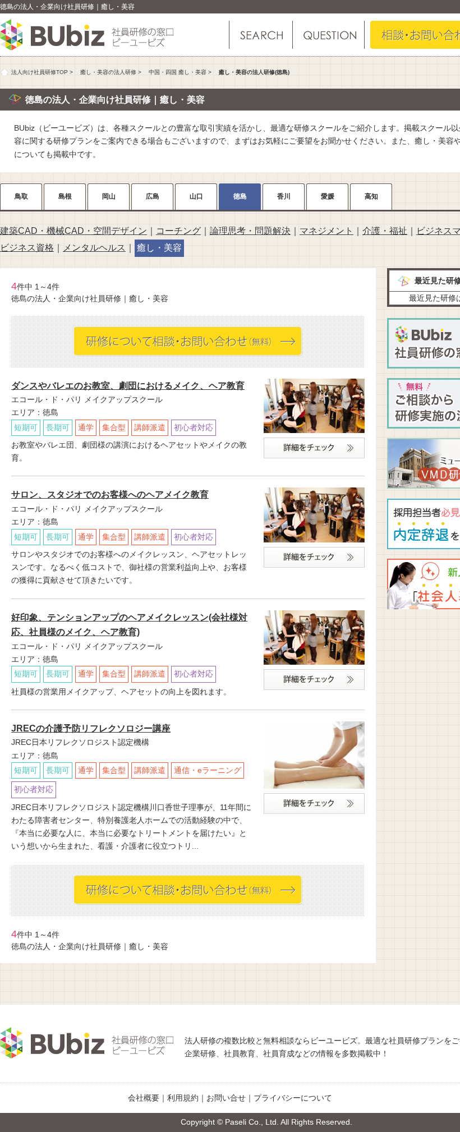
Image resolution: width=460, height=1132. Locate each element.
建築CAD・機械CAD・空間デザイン (73, 231)
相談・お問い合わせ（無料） (188, 341)
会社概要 (143, 1097)
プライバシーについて (293, 1097)
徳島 (240, 196)
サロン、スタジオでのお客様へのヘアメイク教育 (110, 494)
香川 (284, 196)
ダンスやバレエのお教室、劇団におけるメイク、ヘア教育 (128, 385)
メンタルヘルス (94, 247)
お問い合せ (226, 1097)
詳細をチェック (314, 448)
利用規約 (183, 1097)
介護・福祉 (384, 231)
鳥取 (21, 196)
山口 (196, 196)
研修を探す (260, 35)
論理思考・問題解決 (250, 231)
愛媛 (327, 196)
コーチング (178, 231)
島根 (65, 196)
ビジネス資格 (27, 247)
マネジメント (326, 231)
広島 (152, 196)
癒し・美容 (159, 247)
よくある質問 (328, 35)
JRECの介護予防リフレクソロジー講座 (91, 728)
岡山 (109, 196)
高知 (371, 196)
